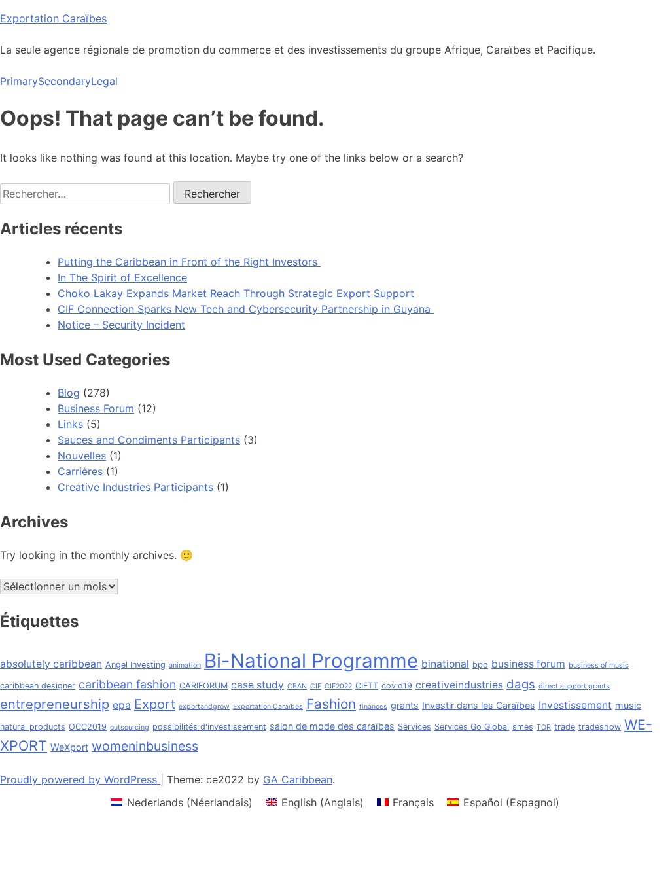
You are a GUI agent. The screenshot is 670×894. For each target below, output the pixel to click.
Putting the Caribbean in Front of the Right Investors (189, 261)
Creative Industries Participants (135, 486)
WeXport (69, 747)
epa (122, 705)
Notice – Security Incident (121, 324)
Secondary (64, 81)
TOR (544, 727)
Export (154, 704)
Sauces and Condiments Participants (149, 439)
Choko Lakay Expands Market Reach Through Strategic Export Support (237, 293)
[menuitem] (181, 802)
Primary (19, 81)
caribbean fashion (127, 684)
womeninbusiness (145, 746)
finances (373, 706)
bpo (480, 665)
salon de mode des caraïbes (332, 726)
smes (522, 727)
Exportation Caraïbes (53, 18)
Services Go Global (471, 727)
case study (257, 685)
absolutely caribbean (51, 664)
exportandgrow (204, 706)
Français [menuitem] (413, 802)
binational (445, 664)
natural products (32, 727)
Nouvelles (82, 455)
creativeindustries (459, 685)
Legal (104, 81)
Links (70, 424)
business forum (528, 664)
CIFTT (366, 685)
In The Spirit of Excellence (122, 277)
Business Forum (96, 408)
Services (414, 727)
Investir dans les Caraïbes (478, 705)
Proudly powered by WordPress (80, 779)
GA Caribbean (297, 779)
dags (520, 684)
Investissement (575, 705)
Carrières (80, 471)
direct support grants (574, 686)
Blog (69, 392)
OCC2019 (88, 727)
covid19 (396, 685)
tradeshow (599, 727)
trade (564, 727)
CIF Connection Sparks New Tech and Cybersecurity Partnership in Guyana (246, 308)
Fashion (331, 704)
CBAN (297, 686)
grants (405, 705)
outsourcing (129, 727)
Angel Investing (135, 665)
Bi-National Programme (311, 660)
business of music (599, 665)
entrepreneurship (54, 704)
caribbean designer (37, 685)
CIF (315, 686)
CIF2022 (338, 686)
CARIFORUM (203, 685)
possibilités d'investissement (209, 727)
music (628, 705)
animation (185, 665)
